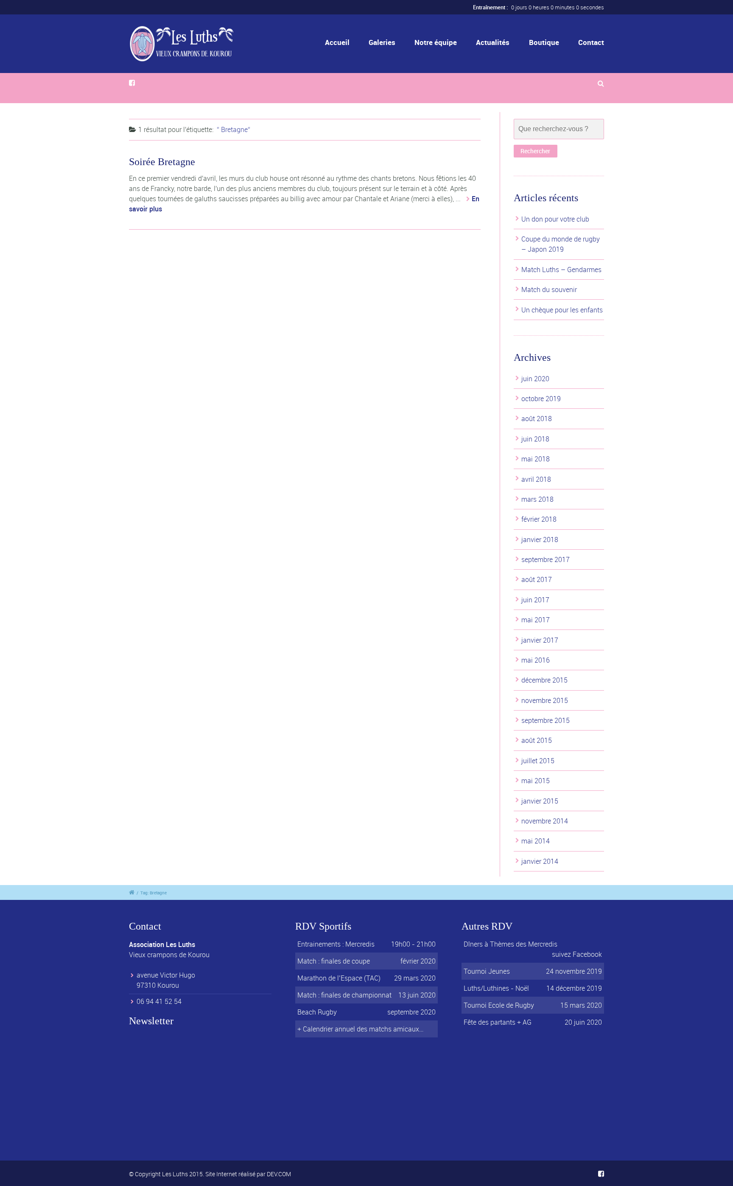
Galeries (382, 42)
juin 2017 (535, 599)
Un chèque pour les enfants (562, 310)
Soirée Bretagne (162, 161)
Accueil (337, 42)
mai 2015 (535, 780)
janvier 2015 (539, 801)
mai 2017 (535, 619)
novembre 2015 (544, 700)
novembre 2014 (544, 821)
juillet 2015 (537, 760)
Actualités (492, 42)
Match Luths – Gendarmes (561, 269)
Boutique (544, 42)
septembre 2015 (545, 720)
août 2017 (536, 579)
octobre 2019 (541, 398)
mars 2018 (537, 499)
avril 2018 (536, 479)
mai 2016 (535, 660)
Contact (591, 42)
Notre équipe (435, 42)
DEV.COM (279, 1174)
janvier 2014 (539, 861)
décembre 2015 (544, 680)
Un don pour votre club (555, 219)
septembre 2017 (545, 559)
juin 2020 (535, 378)
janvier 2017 (539, 640)
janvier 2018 (539, 539)
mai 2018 (535, 459)
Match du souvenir (549, 289)
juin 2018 (535, 439)
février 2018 (539, 519)
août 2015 (536, 740)
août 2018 (536, 418)
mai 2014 (535, 841)
